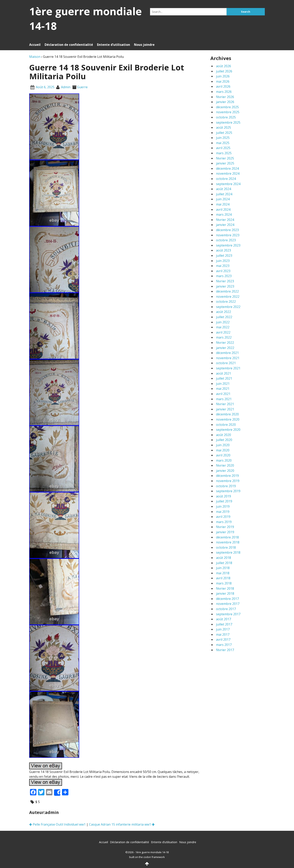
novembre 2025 (227, 112)
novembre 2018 (227, 542)
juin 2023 (223, 261)
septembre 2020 (228, 429)
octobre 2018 (226, 547)
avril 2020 (223, 455)
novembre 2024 (227, 173)
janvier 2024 (225, 225)
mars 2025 (224, 153)
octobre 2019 (226, 486)
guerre (82, 87)
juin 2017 (223, 629)
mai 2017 (222, 634)
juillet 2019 (224, 501)
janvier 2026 (225, 102)
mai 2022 (222, 327)
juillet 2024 (224, 194)
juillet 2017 (224, 624)
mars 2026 (224, 91)
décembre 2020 (227, 414)
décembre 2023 (227, 230)
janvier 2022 (225, 348)
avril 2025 (223, 148)
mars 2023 (224, 276)
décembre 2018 (227, 537)
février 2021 (225, 404)
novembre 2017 (227, 603)
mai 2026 (222, 81)
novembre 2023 (227, 235)
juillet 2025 (224, 132)
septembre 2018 (228, 552)
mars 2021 (224, 399)
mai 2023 (222, 266)
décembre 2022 (227, 291)
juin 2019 (223, 506)
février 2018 (225, 588)
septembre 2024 (228, 184)
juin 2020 (223, 445)
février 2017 (225, 650)
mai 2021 (222, 388)
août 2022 (223, 312)
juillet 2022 (224, 317)
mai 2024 (222, 204)
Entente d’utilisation (113, 44)
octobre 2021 (226, 363)
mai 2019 (222, 511)
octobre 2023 (226, 240)
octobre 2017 (226, 609)
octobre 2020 (226, 424)
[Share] (57, 792)
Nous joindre (144, 44)
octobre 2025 (226, 117)
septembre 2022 (228, 307)
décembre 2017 (227, 598)
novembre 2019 (227, 481)
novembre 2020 (227, 419)
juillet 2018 (224, 563)
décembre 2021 (227, 353)
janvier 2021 (225, 409)
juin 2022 (223, 322)
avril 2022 (223, 332)
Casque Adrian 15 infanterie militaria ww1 (120, 824)
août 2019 (223, 496)
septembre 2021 (228, 368)
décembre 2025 (227, 107)
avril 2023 (223, 271)
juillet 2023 (224, 255)
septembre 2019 (228, 491)
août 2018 (223, 557)
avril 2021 (223, 394)
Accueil (35, 44)
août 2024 (223, 189)
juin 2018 (223, 568)
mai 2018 (222, 573)
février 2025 (225, 158)
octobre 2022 (226, 301)
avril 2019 (223, 516)
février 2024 (225, 220)
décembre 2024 (227, 168)
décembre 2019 (227, 475)
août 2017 (223, 619)
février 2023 (225, 281)
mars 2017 (224, 644)
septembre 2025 (228, 122)
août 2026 (223, 66)
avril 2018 (223, 578)
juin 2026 (223, 76)
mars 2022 (224, 337)
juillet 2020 (224, 440)
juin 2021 (223, 383)
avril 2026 (223, 86)
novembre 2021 (227, 358)
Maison (34, 56)
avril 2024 (223, 209)
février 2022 (225, 342)
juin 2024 (223, 199)
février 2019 (225, 527)
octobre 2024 (226, 178)
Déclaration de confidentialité (69, 44)
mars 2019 (224, 522)
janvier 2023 (225, 286)
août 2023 (223, 250)
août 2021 (223, 373)
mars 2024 (224, 214)
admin (65, 87)
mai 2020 (222, 450)
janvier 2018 (225, 593)
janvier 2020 (225, 470)
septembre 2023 (228, 245)
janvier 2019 (225, 532)
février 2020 (225, 465)
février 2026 (225, 97)
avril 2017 (223, 639)
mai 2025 (222, 143)
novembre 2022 (227, 296)
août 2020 (223, 435)
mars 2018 (224, 583)
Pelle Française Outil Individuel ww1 (59, 824)
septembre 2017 (228, 614)
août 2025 (223, 127)
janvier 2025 (225, 163)
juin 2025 (223, 137)
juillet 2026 (224, 71)
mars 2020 (224, 460)
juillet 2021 (224, 378)
